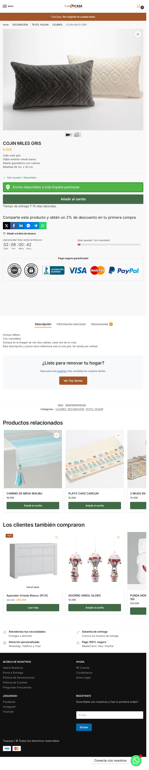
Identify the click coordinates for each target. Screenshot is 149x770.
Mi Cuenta (82, 667)
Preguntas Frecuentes (17, 687)
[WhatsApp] (43, 225)
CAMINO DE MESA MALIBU (24, 493)
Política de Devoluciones (19, 677)
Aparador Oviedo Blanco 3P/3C (27, 595)
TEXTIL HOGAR (40, 24)
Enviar (84, 727)
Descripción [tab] (43, 324)
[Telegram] (35, 225)
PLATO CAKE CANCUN (83, 493)
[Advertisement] (74, 295)
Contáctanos (84, 672)
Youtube (8, 711)
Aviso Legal (83, 677)
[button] (139, 6)
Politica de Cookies (15, 682)
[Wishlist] (56, 435)
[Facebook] (13, 225)
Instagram (9, 706)
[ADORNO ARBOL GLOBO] (95, 561)
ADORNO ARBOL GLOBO (84, 595)
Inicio (6, 24)
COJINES (57, 24)
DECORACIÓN (20, 24)
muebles (62, 371)
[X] (6, 225)
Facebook (9, 701)
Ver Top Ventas (73, 380)
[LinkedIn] (21, 225)
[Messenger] (28, 225)
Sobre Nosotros (13, 667)
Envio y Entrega (13, 672)
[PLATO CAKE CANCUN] (95, 459)
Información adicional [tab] (71, 324)
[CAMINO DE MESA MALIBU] (33, 459)
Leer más (33, 607)
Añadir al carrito (73, 199)
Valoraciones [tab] (101, 324)
